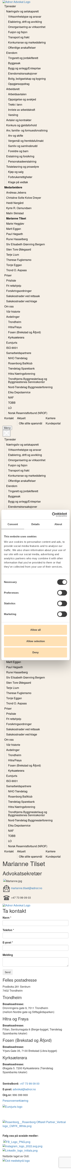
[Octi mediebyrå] (16, 1160)
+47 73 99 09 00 (29, 1083)
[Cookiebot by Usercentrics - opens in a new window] (52, 514)
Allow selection (35, 641)
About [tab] (58, 524)
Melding (8, 954)
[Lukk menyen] (7, 433)
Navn (6, 917)
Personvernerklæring (15, 1101)
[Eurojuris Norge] (12, 1106)
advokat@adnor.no (24, 1089)
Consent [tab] (13, 524)
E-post (7, 942)
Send (8, 972)
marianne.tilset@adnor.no (26, 888)
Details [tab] (35, 524)
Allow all (35, 629)
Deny (35, 652)
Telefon (7, 930)
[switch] (62, 593)
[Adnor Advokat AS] (16, 1141)
